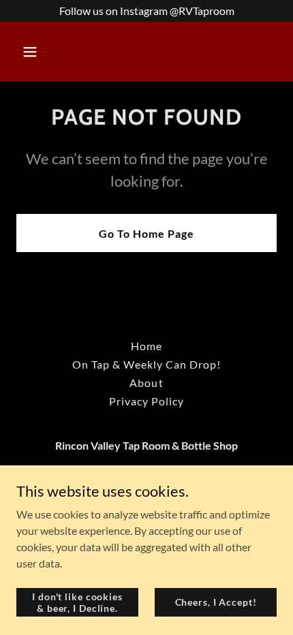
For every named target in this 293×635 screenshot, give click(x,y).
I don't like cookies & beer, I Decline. (77, 601)
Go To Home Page (146, 233)
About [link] (146, 382)
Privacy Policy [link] (146, 400)
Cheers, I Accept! (216, 602)
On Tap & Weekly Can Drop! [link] (146, 364)
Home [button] (146, 345)
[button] (46, 51)
